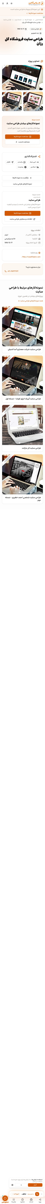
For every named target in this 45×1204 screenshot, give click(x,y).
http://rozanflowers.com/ (31, 257)
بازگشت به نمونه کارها (20, 178)
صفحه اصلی (39, 20)
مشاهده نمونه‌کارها (35, 13)
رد (21, 1185)
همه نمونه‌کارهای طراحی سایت (31, 301)
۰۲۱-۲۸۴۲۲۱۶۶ (13, 271)
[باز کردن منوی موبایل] (3, 3)
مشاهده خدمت (24, 142)
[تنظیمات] (12, 1185)
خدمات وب (18, 20)
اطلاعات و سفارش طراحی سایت (21, 219)
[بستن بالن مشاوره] (41, 1194)
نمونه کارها (28, 20)
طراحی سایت (7, 20)
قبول (35, 1185)
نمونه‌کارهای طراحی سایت (22, 184)
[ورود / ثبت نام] (7, 3)
